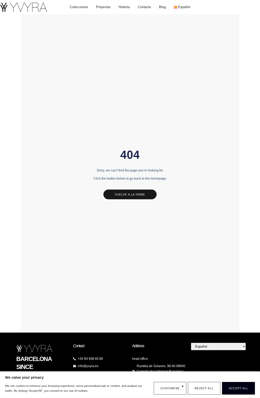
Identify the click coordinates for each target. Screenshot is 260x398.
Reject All (204, 388)
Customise (170, 388)
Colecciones (79, 7)
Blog (162, 7)
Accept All (238, 388)
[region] (130, 384)
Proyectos (103, 7)
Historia (124, 7)
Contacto (144, 7)
